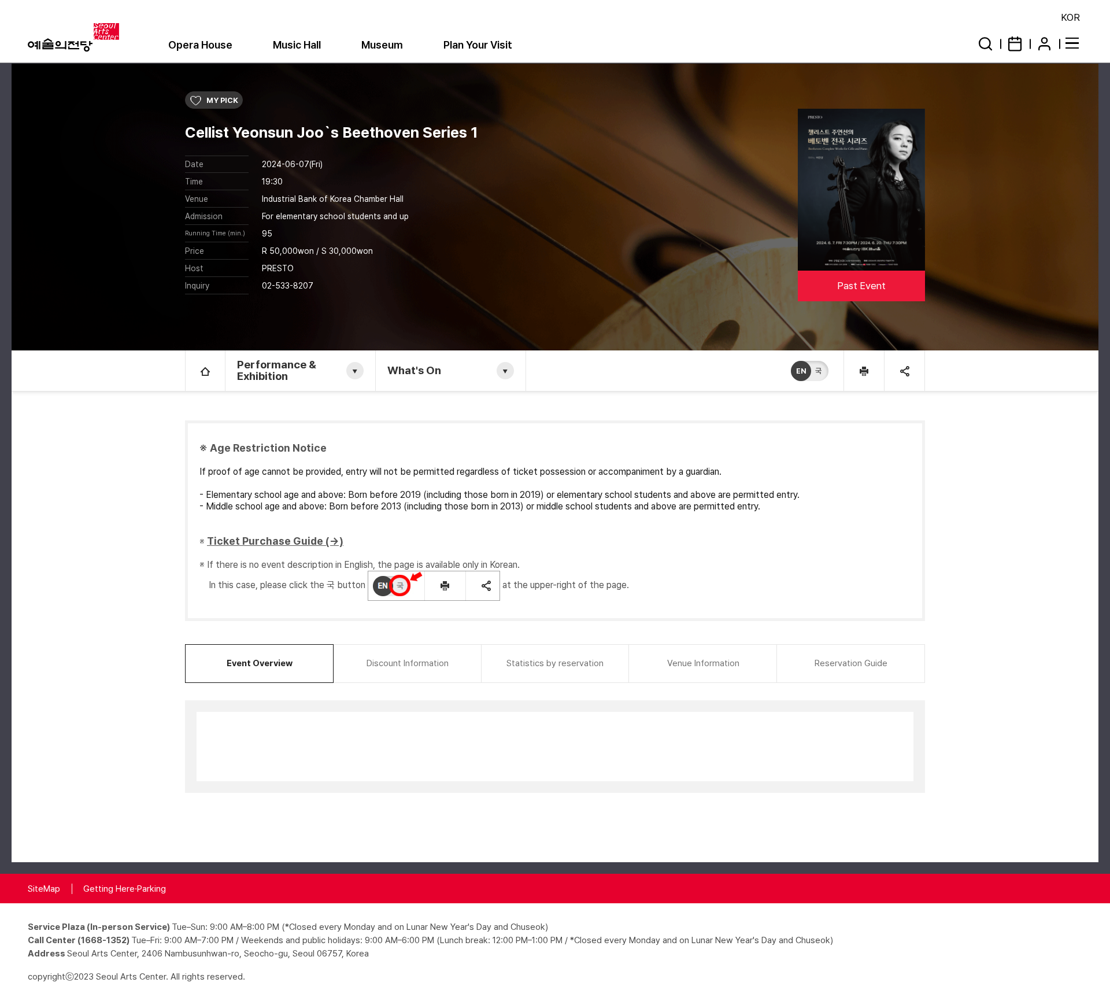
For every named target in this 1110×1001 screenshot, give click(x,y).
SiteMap (44, 889)
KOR (1070, 17)
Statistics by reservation (555, 663)
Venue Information (703, 663)
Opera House (200, 45)
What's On (414, 370)
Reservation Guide (851, 663)
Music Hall (297, 45)
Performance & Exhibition (276, 370)
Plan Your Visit (477, 45)
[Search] (985, 43)
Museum (382, 45)
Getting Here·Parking (124, 889)
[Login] (1044, 43)
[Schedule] (1015, 43)
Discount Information (408, 663)
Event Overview (260, 663)
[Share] (904, 370)
